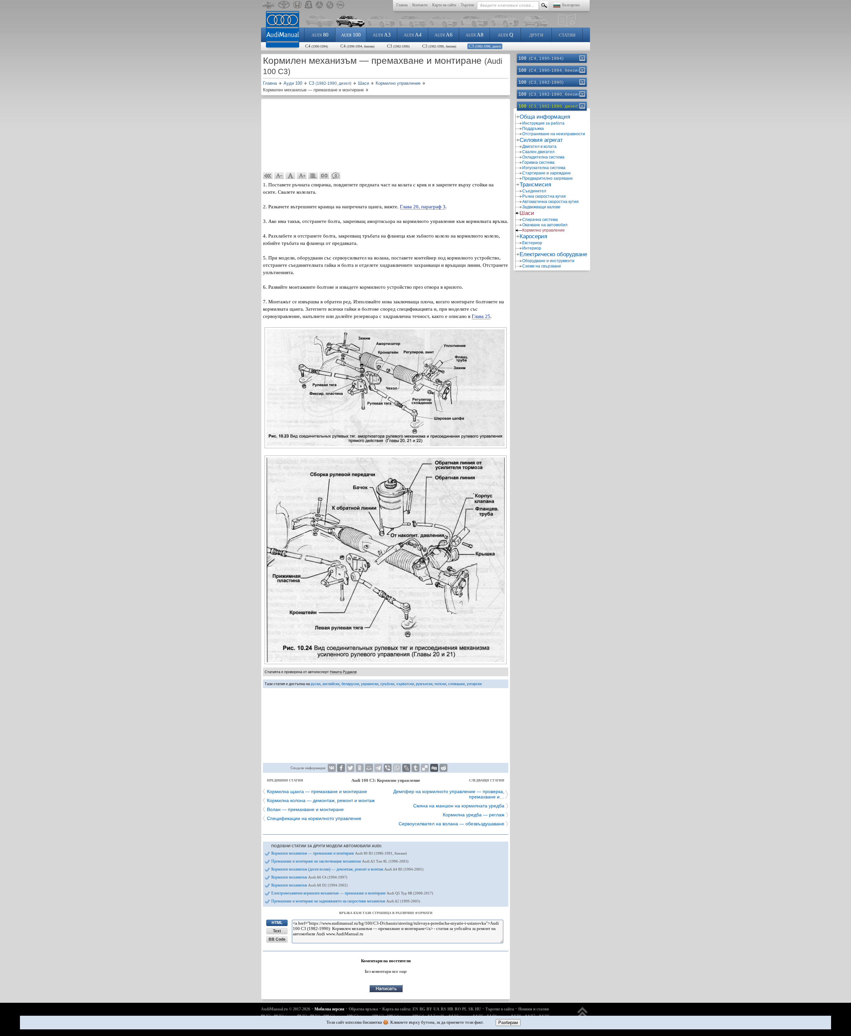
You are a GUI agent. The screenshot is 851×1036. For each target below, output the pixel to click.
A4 (413, 35)
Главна (402, 5)
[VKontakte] (332, 768)
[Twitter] (350, 768)
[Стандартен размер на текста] (291, 175)
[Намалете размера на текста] (279, 175)
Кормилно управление (543, 230)
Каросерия (533, 236)
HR (450, 1009)
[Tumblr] (416, 768)
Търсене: (468, 5)
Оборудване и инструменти (548, 261)
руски (315, 684)
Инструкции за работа (543, 123)
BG (422, 1009)
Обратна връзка (363, 1009)
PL (464, 1009)
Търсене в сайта (499, 1009)
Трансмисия (535, 184)
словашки (456, 684)
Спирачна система (540, 219)
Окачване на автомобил (544, 225)
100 (351, 35)
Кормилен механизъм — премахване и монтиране (339, 853)
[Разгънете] (581, 58)
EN (415, 1009)
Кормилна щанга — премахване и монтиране (317, 791)
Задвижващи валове (541, 207)
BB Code (277, 939)
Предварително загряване (547, 178)
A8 (474, 35)
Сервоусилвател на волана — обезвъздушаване (451, 823)
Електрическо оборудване (553, 254)
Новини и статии (533, 1009)
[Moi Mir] (369, 768)
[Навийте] (581, 106)
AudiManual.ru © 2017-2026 (285, 1009)
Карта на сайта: (396, 1009)
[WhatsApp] (397, 768)
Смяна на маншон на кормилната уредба (458, 805)
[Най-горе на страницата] (582, 1015)
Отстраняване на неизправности (553, 134)
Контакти (419, 5)
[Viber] (388, 768)
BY (429, 1009)
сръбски (387, 684)
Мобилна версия (329, 1009)
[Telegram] (378, 768)
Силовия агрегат (541, 140)
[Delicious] (425, 768)
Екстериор (532, 243)
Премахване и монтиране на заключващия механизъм (340, 861)
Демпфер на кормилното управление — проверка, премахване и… (448, 794)
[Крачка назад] (268, 175)
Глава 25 (481, 316)
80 (319, 35)
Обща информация (545, 117)
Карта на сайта (444, 5)
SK (471, 1009)
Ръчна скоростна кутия (544, 196)
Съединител (534, 191)
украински (369, 684)
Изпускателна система (543, 167)
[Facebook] (341, 768)
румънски (424, 684)
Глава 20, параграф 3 (422, 206)
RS (443, 1009)
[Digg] (434, 768)
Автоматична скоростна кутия (550, 201)
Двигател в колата (539, 146)
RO (458, 1009)
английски (330, 684)
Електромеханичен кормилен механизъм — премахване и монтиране (352, 893)
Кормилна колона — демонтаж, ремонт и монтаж (321, 800)
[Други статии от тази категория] (313, 175)
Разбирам (508, 1022)
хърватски (405, 684)
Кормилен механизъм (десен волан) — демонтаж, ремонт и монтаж (347, 869)
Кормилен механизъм (309, 877)
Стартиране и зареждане (546, 173)
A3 (382, 35)
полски (440, 684)
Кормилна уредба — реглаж (473, 814)
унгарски (474, 684)
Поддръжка (533, 128)
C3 (398, 46)
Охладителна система (543, 157)
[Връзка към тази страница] (324, 175)
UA (436, 1009)
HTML (277, 922)
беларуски (350, 684)
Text (277, 931)
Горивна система (538, 162)
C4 (316, 46)
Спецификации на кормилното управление (314, 818)
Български (570, 5)
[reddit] (443, 768)
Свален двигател (538, 152)
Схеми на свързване (541, 266)
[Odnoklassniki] (360, 768)
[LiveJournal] (406, 768)
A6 (443, 35)
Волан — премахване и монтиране (305, 809)
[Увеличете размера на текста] (302, 175)
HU (478, 1009)
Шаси (527, 213)
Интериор (531, 248)
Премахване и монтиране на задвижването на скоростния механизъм (345, 901)
